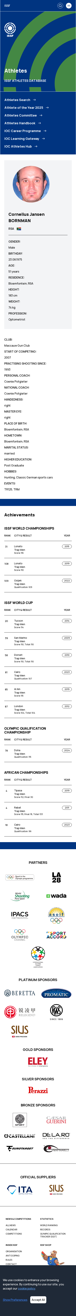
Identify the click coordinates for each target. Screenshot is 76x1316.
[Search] (60, 5)
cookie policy (26, 1288)
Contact (11, 1264)
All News (11, 1225)
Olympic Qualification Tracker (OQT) (53, 1235)
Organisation (14, 1251)
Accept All (38, 1300)
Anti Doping (12, 1255)
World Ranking (49, 1225)
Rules (9, 1260)
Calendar (11, 1229)
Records (45, 1229)
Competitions (14, 1233)
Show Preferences (15, 1300)
